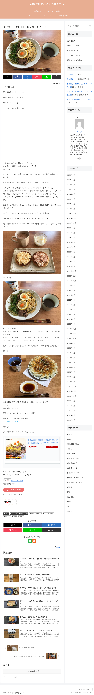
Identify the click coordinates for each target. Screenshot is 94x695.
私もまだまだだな (73, 50)
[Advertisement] (32, 138)
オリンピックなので (74, 55)
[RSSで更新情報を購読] (34, 541)
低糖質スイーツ (24, 513)
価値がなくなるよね (74, 60)
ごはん (7, 513)
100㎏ (32, 513)
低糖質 (15, 516)
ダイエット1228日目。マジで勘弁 (79, 99)
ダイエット (14, 513)
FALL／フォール (73, 46)
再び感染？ (71, 74)
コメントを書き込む (32, 671)
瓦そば (21, 516)
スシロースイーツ (49, 513)
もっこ (79, 132)
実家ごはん (71, 41)
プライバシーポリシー (85, 689)
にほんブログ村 (17, 481)
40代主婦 (39, 513)
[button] (56, 77)
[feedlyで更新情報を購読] (30, 541)
